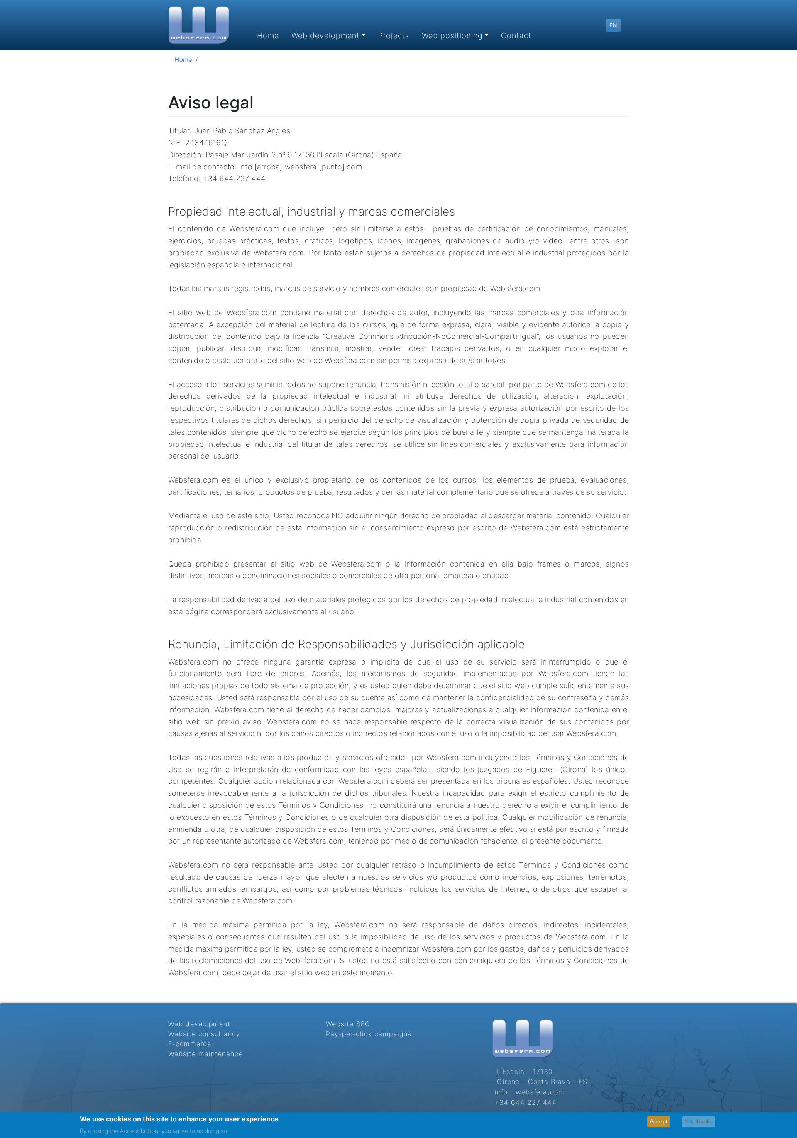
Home (268, 35)
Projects (393, 35)
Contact (516, 35)
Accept (658, 1121)
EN (613, 25)
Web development (325, 35)
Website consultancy (204, 1034)
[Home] (199, 25)
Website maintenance (205, 1054)
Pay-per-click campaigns (368, 1034)
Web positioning (452, 35)
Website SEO (348, 1024)
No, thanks (699, 1121)
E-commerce (189, 1044)
